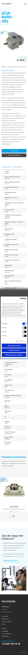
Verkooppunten (14, 150)
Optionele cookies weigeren (14, 355)
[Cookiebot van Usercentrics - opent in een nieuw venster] (20, 299)
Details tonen (19, 341)
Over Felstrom (5, 616)
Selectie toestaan (14, 350)
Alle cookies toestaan (14, 345)
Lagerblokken (5, 631)
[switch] (24, 328)
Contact (3, 624)
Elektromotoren (5, 636)
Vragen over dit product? (14, 155)
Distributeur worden (6, 621)
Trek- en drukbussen (6, 633)
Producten (4, 628)
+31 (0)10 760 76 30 (18, 556)
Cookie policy (23, 652)
